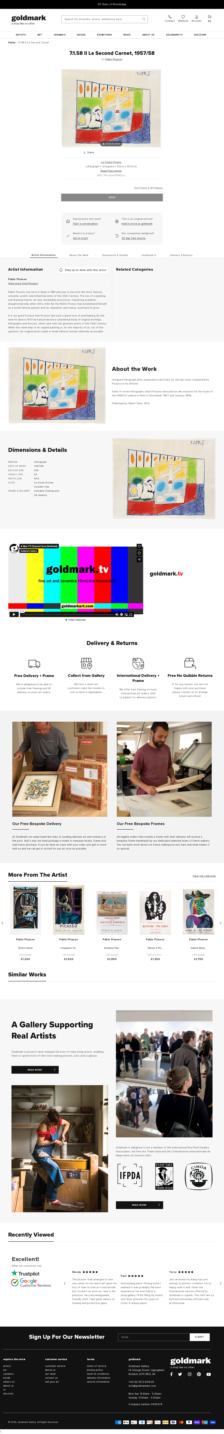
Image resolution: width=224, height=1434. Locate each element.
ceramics (8, 1374)
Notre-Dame (25, 948)
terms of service (96, 1366)
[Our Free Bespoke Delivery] (59, 769)
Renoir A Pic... (155, 948)
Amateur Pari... (112, 948)
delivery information (99, 1378)
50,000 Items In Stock (112, 4)
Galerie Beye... (198, 948)
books (6, 1378)
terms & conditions (98, 1374)
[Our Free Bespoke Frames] (164, 769)
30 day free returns (133, 238)
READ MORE (35, 1070)
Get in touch (80, 238)
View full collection (204, 876)
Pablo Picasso (113, 59)
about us (8, 1386)
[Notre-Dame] (25, 909)
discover (8, 1393)
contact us (51, 1378)
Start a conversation (85, 223)
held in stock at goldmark (137, 223)
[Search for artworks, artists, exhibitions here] (144, 19)
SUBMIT (199, 1337)
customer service (55, 1366)
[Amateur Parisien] (112, 913)
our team (50, 1374)
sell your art (52, 1382)
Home (11, 42)
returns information (98, 1382)
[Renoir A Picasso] (155, 913)
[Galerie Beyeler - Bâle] (198, 912)
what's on (9, 1382)
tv (4, 1390)
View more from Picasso (23, 283)
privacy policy (95, 1370)
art (5, 1370)
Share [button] (90, 152)
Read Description (111, 171)
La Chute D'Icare (111, 162)
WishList (183, 21)
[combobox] (104, 19)
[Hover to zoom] (111, 108)
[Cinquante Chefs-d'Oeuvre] (68, 910)
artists (7, 1366)
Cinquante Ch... (68, 948)
